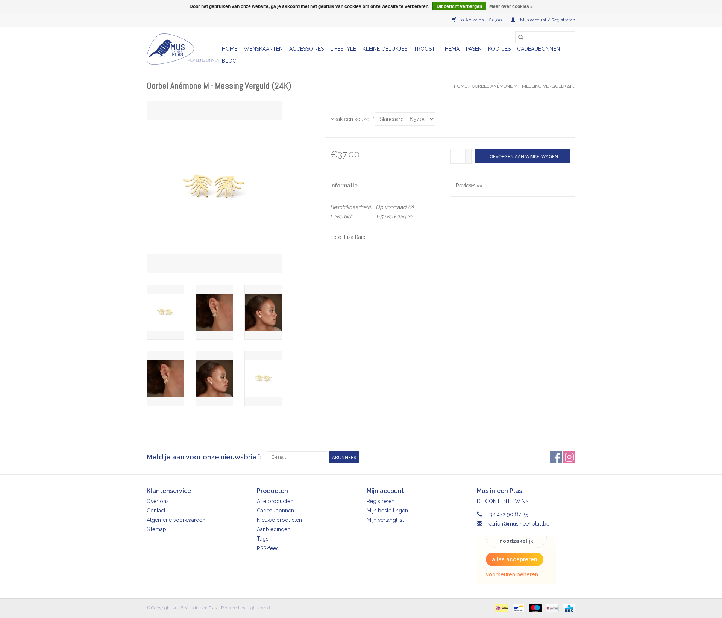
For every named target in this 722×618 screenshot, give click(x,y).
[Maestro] (534, 607)
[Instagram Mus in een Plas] (569, 457)
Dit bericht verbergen (459, 6)
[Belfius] (551, 607)
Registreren (380, 501)
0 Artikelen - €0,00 (481, 20)
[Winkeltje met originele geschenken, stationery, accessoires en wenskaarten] (183, 49)
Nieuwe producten (279, 520)
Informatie (344, 186)
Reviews (469, 186)
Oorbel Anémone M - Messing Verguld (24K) (523, 86)
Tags (262, 539)
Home (229, 49)
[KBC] (567, 607)
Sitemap (156, 529)
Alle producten (275, 501)
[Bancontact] (518, 607)
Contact (156, 511)
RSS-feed (268, 548)
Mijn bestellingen (387, 511)
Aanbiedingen (273, 529)
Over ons (158, 501)
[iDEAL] (501, 607)
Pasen (474, 49)
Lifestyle (343, 49)
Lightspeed (258, 607)
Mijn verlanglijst (385, 520)
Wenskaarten (263, 49)
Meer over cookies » (511, 6)
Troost (424, 49)
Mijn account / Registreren (547, 20)
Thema (450, 49)
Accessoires (306, 49)
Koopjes (499, 49)
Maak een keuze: (351, 119)
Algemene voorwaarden (176, 520)
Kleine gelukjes (385, 49)
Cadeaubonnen (538, 49)
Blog (229, 61)
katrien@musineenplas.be (518, 524)
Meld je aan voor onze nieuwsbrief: (204, 457)
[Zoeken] (520, 37)
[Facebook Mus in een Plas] (556, 457)
